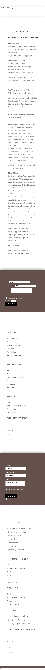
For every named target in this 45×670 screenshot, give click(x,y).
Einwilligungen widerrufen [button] (18, 624)
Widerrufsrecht (12, 409)
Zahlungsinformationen (16, 377)
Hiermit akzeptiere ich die (21, 298)
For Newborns (12, 349)
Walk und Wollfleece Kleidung (20, 529)
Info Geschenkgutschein (16, 406)
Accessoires (12, 546)
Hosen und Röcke (13, 345)
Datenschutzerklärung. (28, 298)
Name (7, 282)
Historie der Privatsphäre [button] (18, 620)
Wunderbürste (12, 352)
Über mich (10, 370)
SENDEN (11, 304)
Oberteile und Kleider (15, 342)
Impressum (11, 384)
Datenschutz (12, 387)
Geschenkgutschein (14, 355)
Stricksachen (12, 543)
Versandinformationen (15, 374)
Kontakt (10, 402)
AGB (8, 381)
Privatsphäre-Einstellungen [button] (19, 616)
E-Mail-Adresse (9, 286)
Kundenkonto (12, 413)
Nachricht (8, 292)
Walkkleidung (12, 339)
